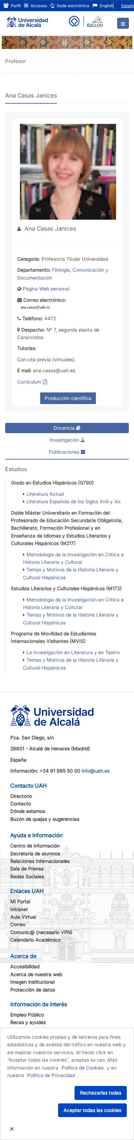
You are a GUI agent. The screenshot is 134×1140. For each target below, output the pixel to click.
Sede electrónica (72, 5)
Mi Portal (20, 901)
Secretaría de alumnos (35, 853)
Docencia (65, 428)
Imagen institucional (32, 982)
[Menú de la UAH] (123, 23)
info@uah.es (96, 771)
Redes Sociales (27, 876)
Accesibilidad (25, 966)
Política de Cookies (83, 1068)
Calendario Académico (35, 940)
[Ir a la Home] (27, 19)
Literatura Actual (45, 494)
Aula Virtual (23, 917)
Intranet (19, 909)
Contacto (20, 803)
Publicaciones (65, 452)
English (106, 5)
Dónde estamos (27, 811)
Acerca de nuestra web (36, 974)
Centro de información (35, 845)
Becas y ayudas (28, 1022)
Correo (17, 924)
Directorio (21, 796)
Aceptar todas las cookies (92, 1110)
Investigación (64, 440)
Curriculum (29, 382)
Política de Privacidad (51, 1075)
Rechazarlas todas (100, 1093)
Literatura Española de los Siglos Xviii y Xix (73, 501)
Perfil (15, 5)
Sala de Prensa (27, 868)
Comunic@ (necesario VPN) (41, 932)
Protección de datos (32, 990)
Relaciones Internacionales (40, 861)
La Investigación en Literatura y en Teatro (73, 652)
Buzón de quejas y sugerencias (44, 819)
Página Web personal (46, 289)
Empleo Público (27, 1015)
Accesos (38, 5)
